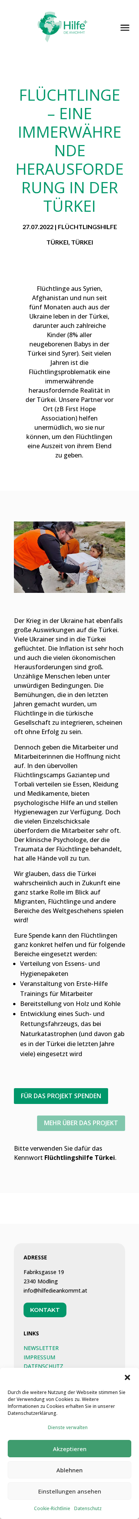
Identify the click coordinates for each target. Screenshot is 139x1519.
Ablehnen (69, 1470)
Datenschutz (88, 1508)
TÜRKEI (82, 242)
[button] (127, 1377)
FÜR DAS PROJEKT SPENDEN (61, 1096)
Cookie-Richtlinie (52, 1508)
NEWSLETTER (41, 1348)
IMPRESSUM (39, 1357)
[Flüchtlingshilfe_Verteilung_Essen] (69, 590)
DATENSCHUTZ (43, 1366)
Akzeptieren (69, 1449)
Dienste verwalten (68, 1427)
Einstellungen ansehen (69, 1491)
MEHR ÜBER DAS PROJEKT (81, 1123)
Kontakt (45, 1309)
